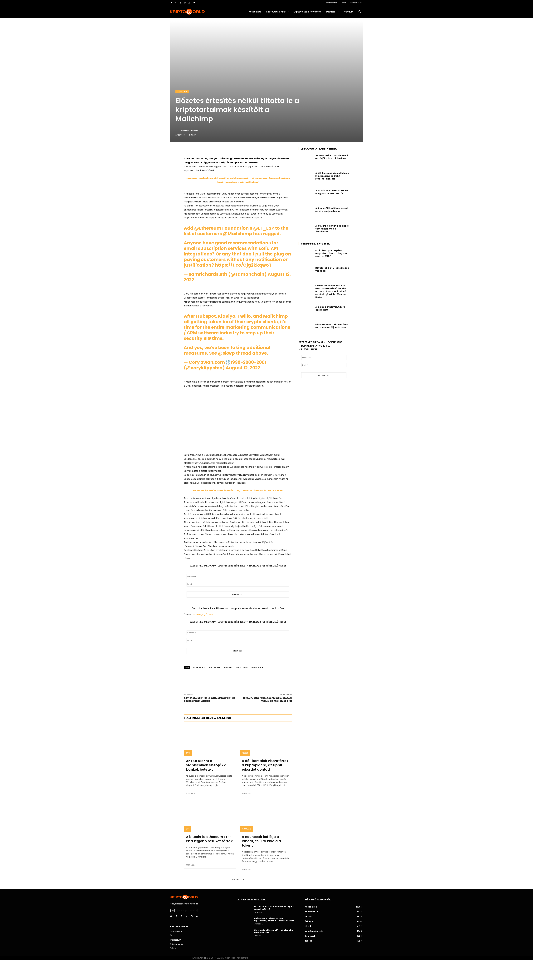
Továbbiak (237, 879)
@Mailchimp (237, 233)
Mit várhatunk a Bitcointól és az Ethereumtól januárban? (331, 326)
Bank (188, 753)
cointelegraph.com (202, 614)
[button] (359, 11)
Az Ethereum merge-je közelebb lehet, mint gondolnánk (248, 608)
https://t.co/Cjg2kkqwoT (243, 265)
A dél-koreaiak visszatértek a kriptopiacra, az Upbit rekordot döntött (265, 765)
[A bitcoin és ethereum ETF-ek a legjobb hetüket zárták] (210, 816)
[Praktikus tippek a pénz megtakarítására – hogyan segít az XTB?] (306, 254)
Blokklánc (246, 829)
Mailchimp (228, 667)
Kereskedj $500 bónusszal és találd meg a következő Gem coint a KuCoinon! (238, 490)
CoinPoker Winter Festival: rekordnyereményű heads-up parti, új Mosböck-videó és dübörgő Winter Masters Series (330, 291)
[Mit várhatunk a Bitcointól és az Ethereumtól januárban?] (306, 328)
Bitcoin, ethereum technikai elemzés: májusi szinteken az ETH (267, 699)
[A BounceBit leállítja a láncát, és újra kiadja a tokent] (266, 816)
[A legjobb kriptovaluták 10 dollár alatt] (306, 311)
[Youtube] (193, 2)
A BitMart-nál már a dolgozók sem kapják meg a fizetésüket (332, 228)
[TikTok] (184, 2)
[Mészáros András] (177, 131)
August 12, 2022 (243, 368)
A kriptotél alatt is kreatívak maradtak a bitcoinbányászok (209, 699)
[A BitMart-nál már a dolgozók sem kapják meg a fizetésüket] (306, 230)
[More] (215, 149)
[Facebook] (175, 2)
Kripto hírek (182, 91)
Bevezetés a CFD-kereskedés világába (332, 269)
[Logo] (200, 12)
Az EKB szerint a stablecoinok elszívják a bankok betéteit (206, 765)
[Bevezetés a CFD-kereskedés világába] (306, 272)
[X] (189, 2)
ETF (187, 829)
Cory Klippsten (214, 667)
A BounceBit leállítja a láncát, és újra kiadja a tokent (261, 841)
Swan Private (257, 667)
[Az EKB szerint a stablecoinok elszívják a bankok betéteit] (210, 740)
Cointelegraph (198, 667)
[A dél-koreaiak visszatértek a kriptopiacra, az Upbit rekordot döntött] (266, 740)
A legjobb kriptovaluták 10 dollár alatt (330, 308)
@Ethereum (207, 228)
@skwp (226, 353)
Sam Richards (242, 667)
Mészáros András (189, 130)
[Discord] (171, 2)
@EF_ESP (263, 228)
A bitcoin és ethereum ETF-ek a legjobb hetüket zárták (209, 838)
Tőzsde (245, 753)
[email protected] (187, 910)
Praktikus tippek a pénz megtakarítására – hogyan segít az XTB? (331, 253)
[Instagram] (180, 2)
